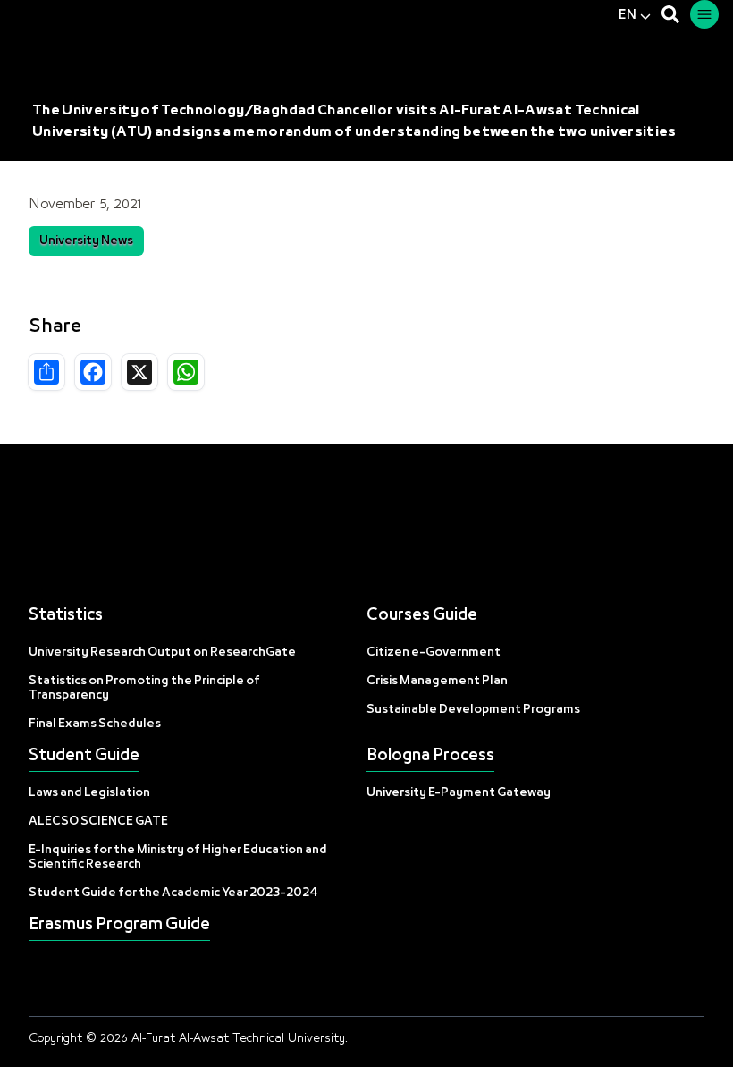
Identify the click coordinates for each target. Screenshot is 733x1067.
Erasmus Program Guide (119, 925)
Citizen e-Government (433, 652)
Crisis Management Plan (437, 681)
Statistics (66, 615)
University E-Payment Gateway (458, 792)
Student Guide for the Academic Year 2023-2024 (173, 893)
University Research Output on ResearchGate (162, 652)
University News (86, 241)
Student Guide (84, 756)
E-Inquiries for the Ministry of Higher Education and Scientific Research (178, 857)
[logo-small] (366, 526)
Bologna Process (430, 756)
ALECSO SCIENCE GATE (98, 821)
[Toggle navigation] (704, 14)
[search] (670, 14)
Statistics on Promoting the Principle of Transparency (144, 688)
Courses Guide (421, 615)
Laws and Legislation (89, 792)
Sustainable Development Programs (473, 709)
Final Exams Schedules (95, 724)
